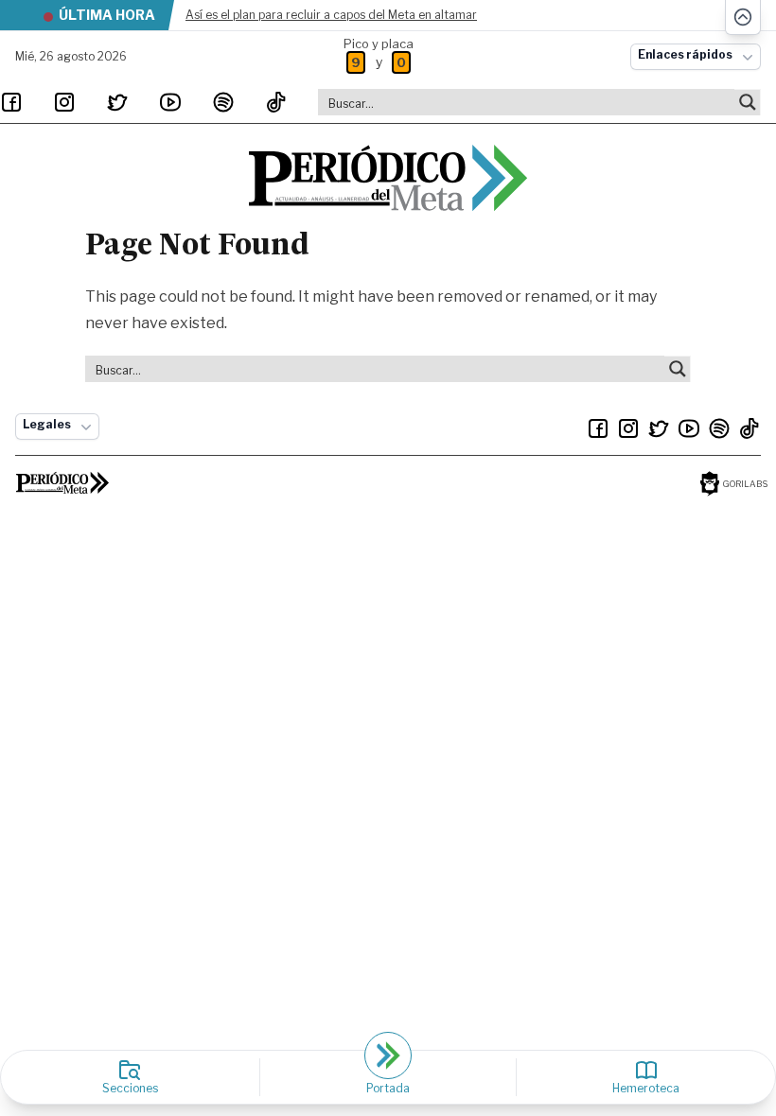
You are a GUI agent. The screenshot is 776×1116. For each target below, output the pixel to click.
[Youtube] (170, 102)
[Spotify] (223, 102)
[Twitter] (117, 102)
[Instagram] (64, 102)
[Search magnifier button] (747, 102)
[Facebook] (11, 102)
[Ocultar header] (743, 17)
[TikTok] (276, 102)
